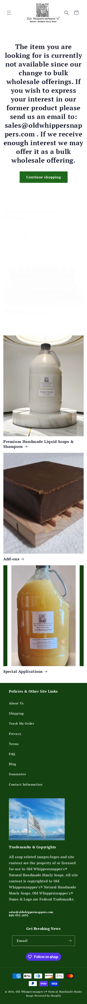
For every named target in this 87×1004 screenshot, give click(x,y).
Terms (14, 744)
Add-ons (11, 559)
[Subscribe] (70, 940)
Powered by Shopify (48, 995)
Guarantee (17, 774)
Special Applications (23, 671)
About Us (16, 703)
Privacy (15, 734)
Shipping (16, 713)
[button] (9, 13)
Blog (12, 764)
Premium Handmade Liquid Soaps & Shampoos (38, 444)
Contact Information (25, 784)
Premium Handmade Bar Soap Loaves (39, 333)
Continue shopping (43, 177)
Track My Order (21, 723)
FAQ (12, 754)
